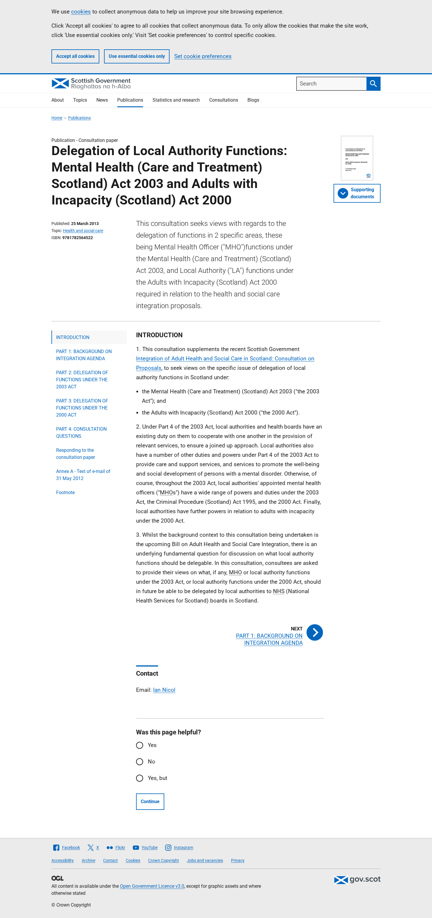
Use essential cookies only (137, 56)
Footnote (65, 492)
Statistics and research (176, 100)
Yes (152, 745)
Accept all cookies (75, 56)
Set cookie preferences (203, 56)
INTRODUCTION (72, 337)
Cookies (133, 860)
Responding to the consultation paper (75, 453)
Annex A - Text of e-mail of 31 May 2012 (83, 475)
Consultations (223, 100)
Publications (130, 100)
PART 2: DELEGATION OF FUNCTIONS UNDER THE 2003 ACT (82, 380)
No (151, 761)
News (102, 100)
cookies (81, 11)
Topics (80, 100)
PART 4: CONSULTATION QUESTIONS (81, 432)
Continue (150, 801)
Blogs (253, 100)
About (57, 100)
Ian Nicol (164, 690)
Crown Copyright (163, 860)
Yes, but (157, 778)
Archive (88, 860)
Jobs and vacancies (205, 860)
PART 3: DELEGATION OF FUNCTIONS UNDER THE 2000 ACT (82, 408)
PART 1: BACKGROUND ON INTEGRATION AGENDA (84, 355)
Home (56, 117)
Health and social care (83, 230)
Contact (110, 860)
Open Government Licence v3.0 (152, 886)
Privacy (238, 860)
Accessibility (62, 860)
